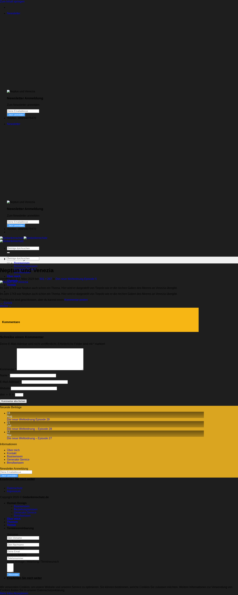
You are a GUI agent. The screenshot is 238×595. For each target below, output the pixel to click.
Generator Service (18, 459)
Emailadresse (15, 548)
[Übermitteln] (8, 252)
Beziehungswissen (25, 266)
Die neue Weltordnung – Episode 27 (29, 438)
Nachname (14, 541)
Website (5, 388)
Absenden (13, 574)
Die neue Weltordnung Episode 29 (28, 419)
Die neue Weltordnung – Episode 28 (29, 428)
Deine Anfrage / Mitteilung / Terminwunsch (33, 561)
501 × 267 (46, 278)
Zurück (6, 302)
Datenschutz (14, 488)
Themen (12, 521)
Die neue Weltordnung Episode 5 (76, 278)
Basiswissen (22, 263)
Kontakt (11, 453)
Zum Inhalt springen (12, 1)
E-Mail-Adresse (10, 381)
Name (4, 375)
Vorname (12, 534)
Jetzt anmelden (16, 114)
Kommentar (8, 369)
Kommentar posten (76, 299)
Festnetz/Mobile (17, 554)
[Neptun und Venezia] (14, 282)
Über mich (14, 276)
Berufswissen (15, 462)
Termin (11, 284)
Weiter (5, 306)
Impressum (14, 491)
